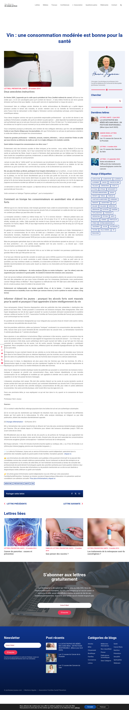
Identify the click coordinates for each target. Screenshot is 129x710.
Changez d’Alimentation (14, 422)
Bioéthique (91, 653)
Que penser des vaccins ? (57, 554)
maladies (103, 206)
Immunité (95, 202)
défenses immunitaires (99, 192)
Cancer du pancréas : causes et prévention (18, 552)
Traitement (96, 226)
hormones (113, 199)
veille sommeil (105, 230)
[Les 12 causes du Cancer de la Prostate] (51, 657)
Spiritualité (113, 219)
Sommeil (104, 219)
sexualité (95, 219)
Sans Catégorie (106, 661)
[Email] (79, 493)
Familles (110, 196)
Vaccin (105, 226)
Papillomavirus (97, 213)
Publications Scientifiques (105, 656)
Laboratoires (105, 202)
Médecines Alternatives (105, 645)
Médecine (8, 483)
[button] (121, 5)
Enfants (95, 196)
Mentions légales (30, 690)
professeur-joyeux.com (14, 690)
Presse (103, 652)
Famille (102, 196)
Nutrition (105, 209)
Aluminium (117, 179)
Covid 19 (114, 185)
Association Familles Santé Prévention (52, 690)
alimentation (107, 179)
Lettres (7, 89)
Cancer (104, 182)
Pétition (105, 216)
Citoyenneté (92, 650)
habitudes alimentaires (100, 199)
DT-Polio (94, 189)
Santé (24, 89)
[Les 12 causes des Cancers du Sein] (51, 668)
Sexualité (117, 657)
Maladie (94, 206)
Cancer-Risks (118, 647)
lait (113, 202)
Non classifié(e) (106, 649)
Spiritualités (118, 660)
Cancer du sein (114, 182)
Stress (94, 223)
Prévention (16, 89)
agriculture (96, 179)
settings (77, 708)
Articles (90, 644)
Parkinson (108, 213)
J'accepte (90, 707)
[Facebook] (72, 493)
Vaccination (114, 226)
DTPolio (102, 189)
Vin (32, 483)
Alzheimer (95, 182)
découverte (112, 189)
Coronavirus (105, 185)
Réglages (103, 707)
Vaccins (94, 230)
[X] (75, 493)
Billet (89, 647)
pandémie (114, 209)
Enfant (112, 192)
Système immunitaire (106, 223)
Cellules (95, 185)
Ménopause (96, 209)
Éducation (95, 233)
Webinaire (117, 663)
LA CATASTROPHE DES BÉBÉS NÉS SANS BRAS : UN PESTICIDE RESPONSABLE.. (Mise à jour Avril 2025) (71, 647)
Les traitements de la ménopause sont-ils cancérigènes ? (106, 552)
